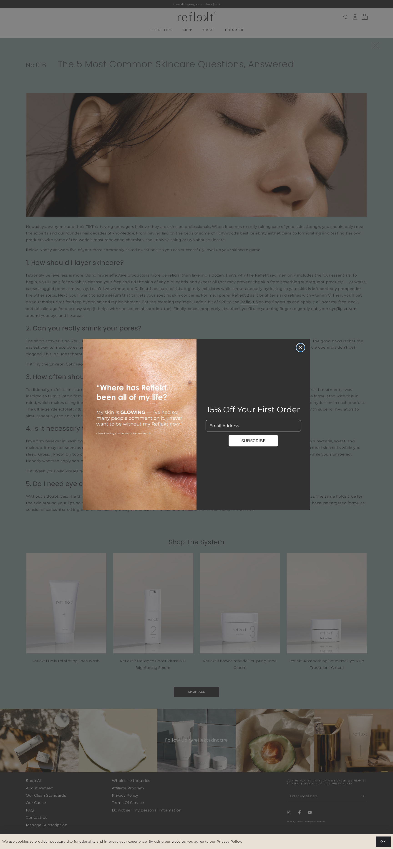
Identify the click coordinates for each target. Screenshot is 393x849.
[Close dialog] (301, 348)
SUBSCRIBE (253, 440)
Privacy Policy (229, 841)
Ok (383, 841)
